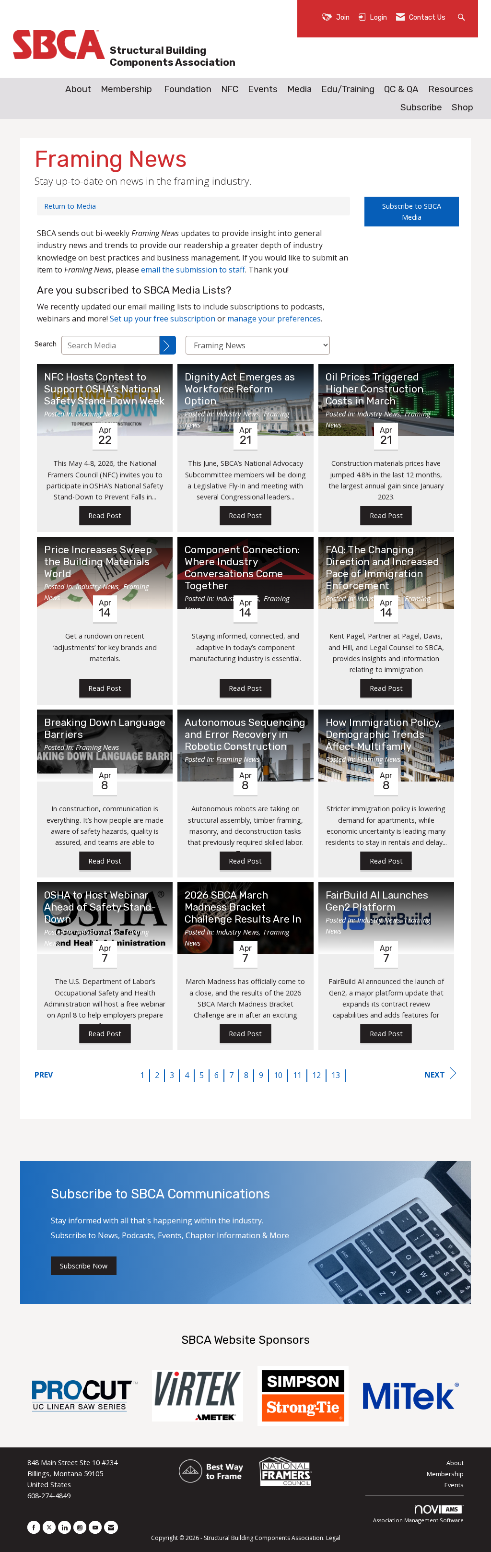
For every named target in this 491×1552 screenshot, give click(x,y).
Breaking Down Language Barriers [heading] (104, 728)
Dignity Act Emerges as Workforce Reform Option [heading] (240, 389)
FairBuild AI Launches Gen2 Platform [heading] (377, 901)
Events (263, 89)
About (78, 89)
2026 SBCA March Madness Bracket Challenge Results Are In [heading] (243, 907)
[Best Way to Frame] (212, 1472)
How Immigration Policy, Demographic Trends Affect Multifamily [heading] (383, 734)
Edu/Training (347, 89)
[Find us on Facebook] (33, 1527)
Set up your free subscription (162, 318)
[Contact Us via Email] (111, 1527)
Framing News (97, 413)
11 (297, 1075)
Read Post (104, 515)
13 (335, 1075)
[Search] (168, 345)
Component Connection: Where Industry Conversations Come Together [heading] (242, 568)
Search (46, 344)
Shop (462, 107)
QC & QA (401, 89)
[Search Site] (462, 16)
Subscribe (421, 107)
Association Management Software (418, 1520)
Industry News (237, 413)
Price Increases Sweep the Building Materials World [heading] (98, 562)
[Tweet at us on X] (49, 1527)
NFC (229, 89)
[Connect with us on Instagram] (79, 1527)
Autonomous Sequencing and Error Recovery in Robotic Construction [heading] (245, 734)
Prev (44, 1074)
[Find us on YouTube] (95, 1527)
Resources (450, 89)
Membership (126, 89)
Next (434, 1074)
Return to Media (70, 206)
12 (316, 1075)
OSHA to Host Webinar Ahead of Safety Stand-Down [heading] (100, 907)
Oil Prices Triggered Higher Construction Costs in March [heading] (374, 389)
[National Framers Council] (285, 1472)
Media (299, 89)
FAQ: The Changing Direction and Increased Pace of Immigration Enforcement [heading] (382, 568)
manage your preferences (274, 318)
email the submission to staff (193, 269)
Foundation (187, 89)
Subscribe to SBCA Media (411, 211)
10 (278, 1075)
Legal (333, 1538)
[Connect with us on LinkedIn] (64, 1527)
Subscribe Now (83, 1265)
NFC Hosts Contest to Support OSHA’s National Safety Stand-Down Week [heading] (104, 389)
